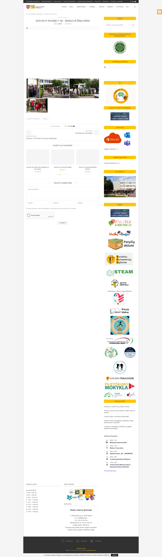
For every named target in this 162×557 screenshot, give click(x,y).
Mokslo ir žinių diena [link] (116, 448)
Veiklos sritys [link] (58, 1)
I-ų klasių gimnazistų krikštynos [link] (120, 459)
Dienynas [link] (101, 7)
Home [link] (28, 14)
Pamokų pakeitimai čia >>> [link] (112, 163)
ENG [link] (127, 7)
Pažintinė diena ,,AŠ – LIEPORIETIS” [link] (121, 453)
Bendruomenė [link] (81, 7)
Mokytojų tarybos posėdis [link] (118, 442)
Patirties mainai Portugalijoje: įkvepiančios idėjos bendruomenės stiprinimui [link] (119, 421)
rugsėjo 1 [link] (45, 118)
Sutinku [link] (114, 555)
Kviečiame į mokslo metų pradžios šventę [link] (116, 406)
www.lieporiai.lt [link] (91, 550)
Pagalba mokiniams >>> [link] (111, 149)
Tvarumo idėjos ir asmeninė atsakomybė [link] (116, 416)
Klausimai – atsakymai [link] (116, 1)
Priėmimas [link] (110, 7)
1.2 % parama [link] (119, 7)
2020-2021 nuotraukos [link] (33, 118)
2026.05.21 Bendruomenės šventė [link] (88, 168)
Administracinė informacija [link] (85, 1)
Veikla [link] (71, 7)
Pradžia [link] (64, 7)
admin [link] (60, 24)
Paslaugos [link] (98, 1)
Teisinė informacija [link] (46, 1)
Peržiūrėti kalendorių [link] (110, 471)
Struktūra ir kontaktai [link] (32, 1)
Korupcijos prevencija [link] (69, 1)
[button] (28, 162)
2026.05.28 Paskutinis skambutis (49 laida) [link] (38, 168)
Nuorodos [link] (106, 1)
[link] (159, 11)
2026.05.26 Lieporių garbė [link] (62, 167)
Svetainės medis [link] (81, 548)
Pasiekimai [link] (92, 7)
